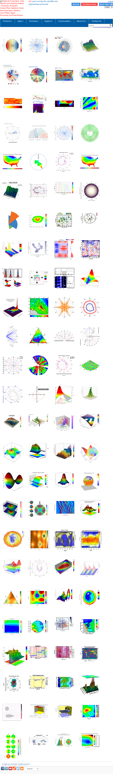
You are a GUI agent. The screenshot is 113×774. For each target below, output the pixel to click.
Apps (20, 21)
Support (47, 21)
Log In (110, 1)
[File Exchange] (14, 768)
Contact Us (96, 21)
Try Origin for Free (89, 4)
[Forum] (22, 768)
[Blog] (18, 768)
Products (7, 21)
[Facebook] (2, 768)
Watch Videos (105, 4)
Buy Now (76, 4)
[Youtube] (10, 768)
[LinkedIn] (6, 768)
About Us (81, 21)
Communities (64, 21)
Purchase (33, 21)
